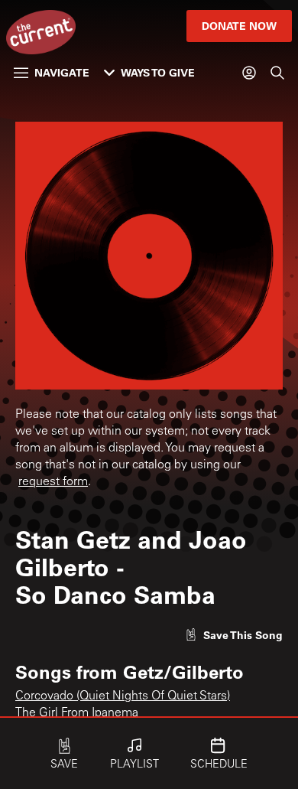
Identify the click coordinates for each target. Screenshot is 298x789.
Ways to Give (158, 72)
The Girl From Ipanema (76, 713)
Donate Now (239, 25)
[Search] (277, 72)
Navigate (61, 72)
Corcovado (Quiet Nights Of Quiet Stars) (122, 696)
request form (53, 482)
